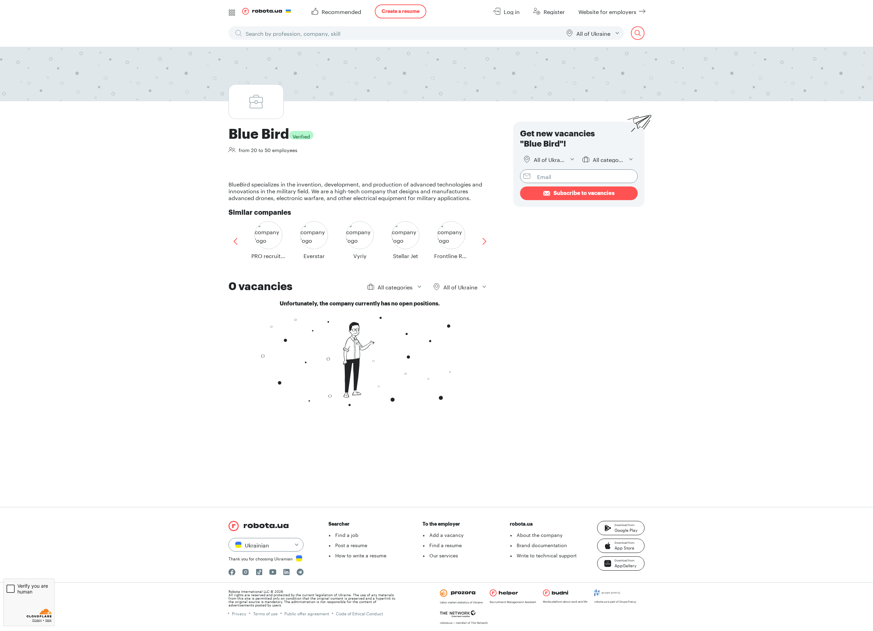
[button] (621, 528)
